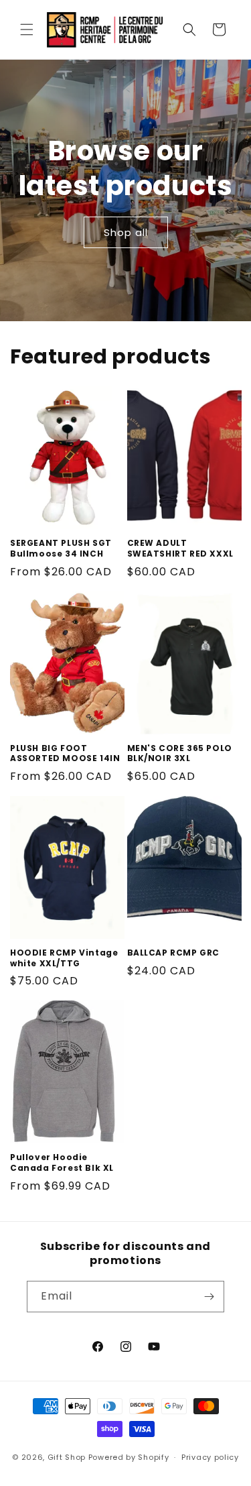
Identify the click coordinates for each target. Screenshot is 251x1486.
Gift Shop (67, 1457)
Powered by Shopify (128, 1457)
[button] (26, 29)
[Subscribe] (209, 1296)
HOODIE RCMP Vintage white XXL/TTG (64, 958)
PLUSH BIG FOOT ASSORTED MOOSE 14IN (65, 753)
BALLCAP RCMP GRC (173, 953)
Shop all (126, 232)
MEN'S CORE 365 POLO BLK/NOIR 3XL (179, 753)
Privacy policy (210, 1457)
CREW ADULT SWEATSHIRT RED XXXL (180, 548)
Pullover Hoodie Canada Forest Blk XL (62, 1162)
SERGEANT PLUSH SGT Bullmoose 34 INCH (61, 548)
